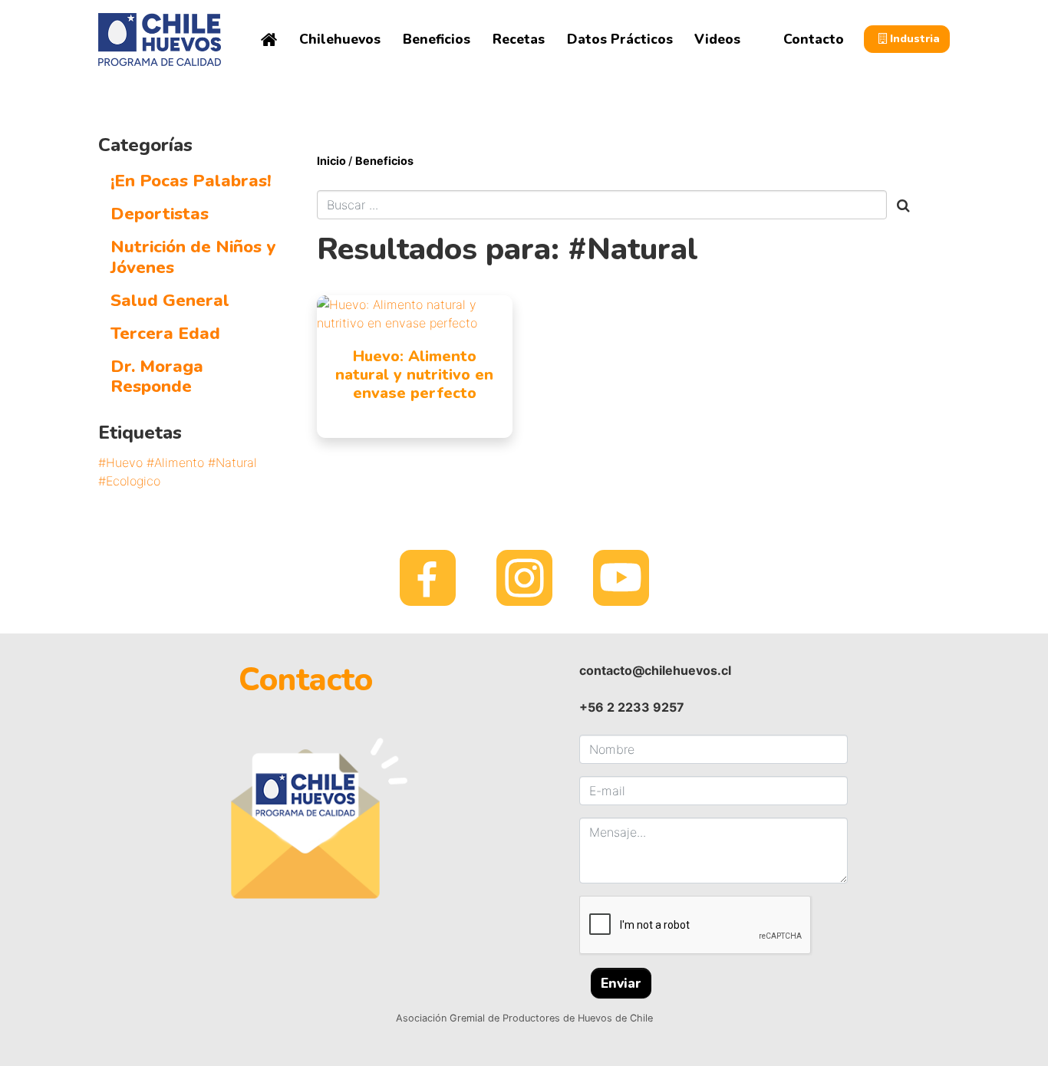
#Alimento (175, 462)
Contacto (813, 39)
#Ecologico (129, 481)
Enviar (621, 983)
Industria (913, 38)
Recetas (519, 39)
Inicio (332, 160)
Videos (717, 39)
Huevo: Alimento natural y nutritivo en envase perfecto (414, 374)
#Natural (232, 462)
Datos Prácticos (620, 39)
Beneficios (436, 39)
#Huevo (120, 462)
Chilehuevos (340, 39)
